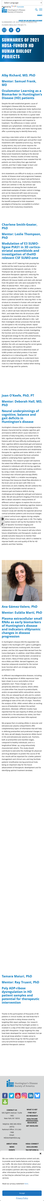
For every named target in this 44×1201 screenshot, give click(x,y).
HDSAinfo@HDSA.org (12, 1138)
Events (12, 1150)
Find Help (32, 1113)
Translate (20, 7)
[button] (40, 1153)
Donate (39, 15)
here (26, 1184)
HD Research (32, 1116)
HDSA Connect (32, 1144)
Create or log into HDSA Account (30, 21)
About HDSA (11, 1144)
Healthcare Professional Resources (32, 1121)
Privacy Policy (22, 1198)
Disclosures (32, 1147)
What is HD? (32, 1110)
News (12, 1147)
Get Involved (32, 1126)
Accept (22, 1193)
